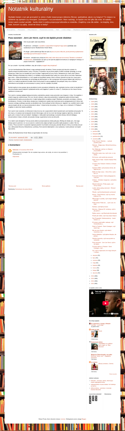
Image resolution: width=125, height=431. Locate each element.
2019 (92, 119)
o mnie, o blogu (66, 29)
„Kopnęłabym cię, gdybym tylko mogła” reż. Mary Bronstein (105, 345)
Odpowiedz (16, 156)
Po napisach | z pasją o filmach (100, 323)
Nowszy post (12, 186)
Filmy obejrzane (32, 29)
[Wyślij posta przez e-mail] (31, 137)
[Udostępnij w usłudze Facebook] (40, 137)
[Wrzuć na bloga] (36, 137)
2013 (92, 278)
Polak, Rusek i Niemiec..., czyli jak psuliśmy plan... (102, 141)
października (96, 136)
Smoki (100, 331)
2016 (92, 126)
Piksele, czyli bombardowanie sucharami (104, 192)
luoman (63, 419)
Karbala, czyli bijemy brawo (100, 206)
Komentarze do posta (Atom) (23, 189)
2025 (92, 104)
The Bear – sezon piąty (97, 325)
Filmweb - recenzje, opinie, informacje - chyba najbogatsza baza (102, 381)
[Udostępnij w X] (38, 137)
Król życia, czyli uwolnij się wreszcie (102, 157)
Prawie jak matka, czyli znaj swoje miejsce (104, 215)
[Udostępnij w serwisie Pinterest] (42, 137)
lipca (94, 258)
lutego (95, 270)
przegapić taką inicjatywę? (49, 65)
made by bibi (95, 329)
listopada (95, 133)
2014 (92, 276)
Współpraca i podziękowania (81, 29)
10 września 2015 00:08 (26, 149)
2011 (92, 283)
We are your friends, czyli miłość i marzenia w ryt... (102, 231)
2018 (92, 121)
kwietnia (95, 265)
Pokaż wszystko (113, 374)
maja (94, 262)
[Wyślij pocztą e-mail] (35, 137)
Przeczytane (21, 29)
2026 (92, 101)
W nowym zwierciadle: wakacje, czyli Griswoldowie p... (102, 223)
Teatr (57, 29)
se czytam (94, 362)
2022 (92, 111)
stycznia (95, 273)
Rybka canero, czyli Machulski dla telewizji (104, 213)
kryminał (16, 140)
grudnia (95, 131)
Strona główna (11, 29)
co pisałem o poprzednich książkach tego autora (52, 46)
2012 (92, 281)
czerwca (95, 260)
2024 (92, 106)
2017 (92, 124)
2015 (92, 129)
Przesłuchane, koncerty (46, 29)
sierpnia (95, 255)
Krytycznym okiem (96, 342)
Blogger (84, 419)
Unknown (16, 149)
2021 (92, 114)
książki (21, 140)
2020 (92, 116)
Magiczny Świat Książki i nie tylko (101, 354)
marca (95, 268)
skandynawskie (28, 140)
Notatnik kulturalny (30, 9)
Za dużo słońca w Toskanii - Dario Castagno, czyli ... (102, 247)
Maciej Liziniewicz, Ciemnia (106, 363)
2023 (92, 109)
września (95, 139)
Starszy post (79, 186)
